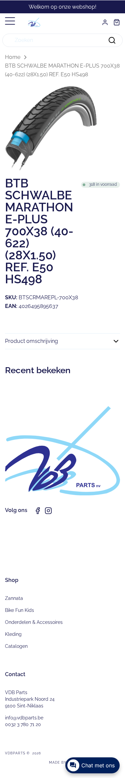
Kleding (13, 634)
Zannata (14, 598)
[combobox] (62, 40)
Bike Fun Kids (19, 610)
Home (12, 57)
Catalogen (16, 646)
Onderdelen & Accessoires (34, 622)
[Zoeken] (112, 40)
